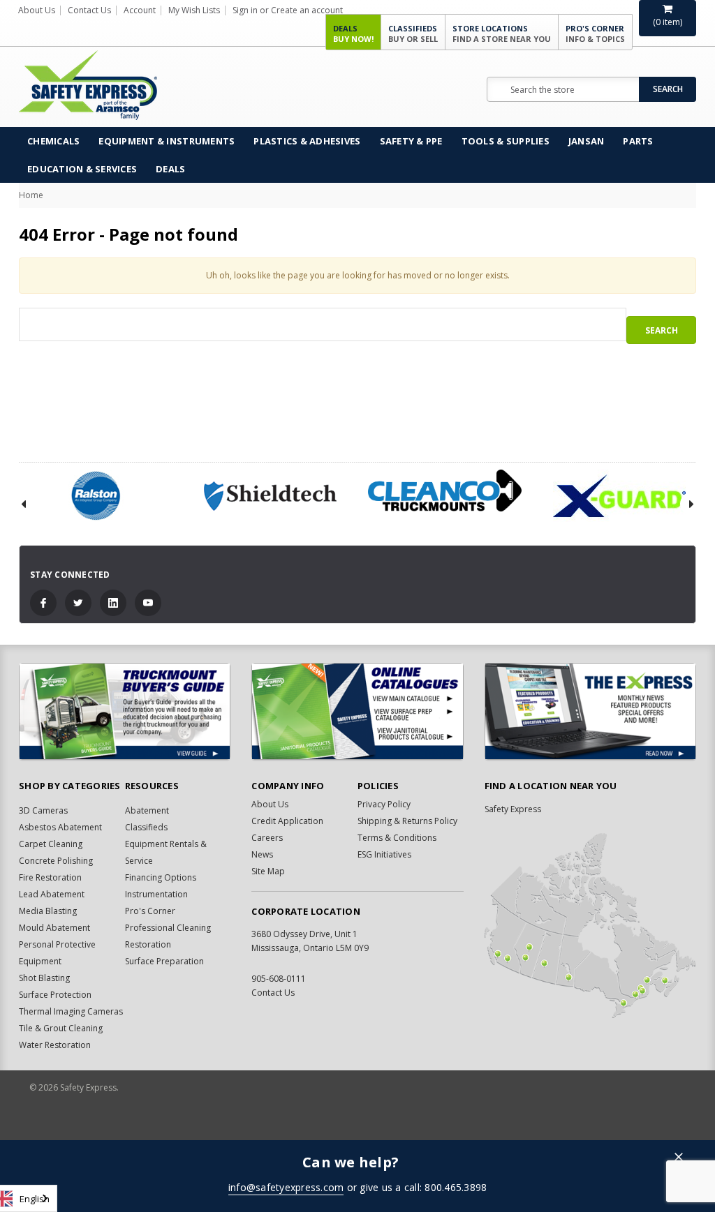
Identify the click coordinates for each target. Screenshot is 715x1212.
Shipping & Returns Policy (407, 821)
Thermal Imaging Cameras (71, 1011)
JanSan (586, 141)
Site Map (268, 871)
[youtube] (148, 603)
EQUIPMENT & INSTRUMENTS (166, 141)
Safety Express (513, 809)
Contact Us (89, 10)
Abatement (147, 810)
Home (31, 195)
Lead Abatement (51, 894)
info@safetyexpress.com (286, 1187)
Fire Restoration (50, 877)
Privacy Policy (384, 804)
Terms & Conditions (397, 838)
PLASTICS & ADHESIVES (306, 141)
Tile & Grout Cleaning (61, 1028)
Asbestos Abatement (60, 827)
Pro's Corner (595, 33)
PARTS (638, 141)
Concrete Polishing (56, 861)
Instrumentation (156, 894)
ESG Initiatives (384, 854)
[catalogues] (357, 711)
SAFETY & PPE (411, 141)
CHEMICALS (53, 141)
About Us (36, 10)
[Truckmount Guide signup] (124, 711)
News (262, 854)
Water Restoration (55, 1045)
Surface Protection (55, 995)
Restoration (148, 944)
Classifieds (413, 33)
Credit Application (287, 821)
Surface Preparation (164, 961)
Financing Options (160, 877)
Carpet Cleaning (50, 844)
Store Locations (501, 33)
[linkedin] (113, 603)
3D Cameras (43, 810)
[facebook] (43, 603)
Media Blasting (48, 911)
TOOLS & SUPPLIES (506, 141)
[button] (679, 1158)
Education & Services (82, 169)
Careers (267, 838)
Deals (353, 33)
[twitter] (78, 603)
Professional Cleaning (168, 928)
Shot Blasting (44, 978)
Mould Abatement (54, 928)
